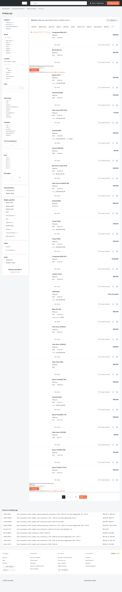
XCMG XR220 (7, 540)
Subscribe (34, 70)
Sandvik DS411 (57, 397)
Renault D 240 (7, 529)
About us (4, 557)
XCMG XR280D (7, 525)
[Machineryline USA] (11, 3)
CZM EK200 (56, 291)
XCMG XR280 (7, 514)
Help (3, 560)
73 (75, 497)
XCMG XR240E (7, 518)
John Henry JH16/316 (59, 327)
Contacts (4, 563)
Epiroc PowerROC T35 (59, 414)
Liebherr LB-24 (56, 274)
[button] (113, 44)
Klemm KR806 (7, 533)
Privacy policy (33, 560)
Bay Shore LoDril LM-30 (59, 165)
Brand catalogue (34, 569)
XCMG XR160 (7, 536)
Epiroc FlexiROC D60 (58, 450)
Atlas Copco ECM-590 (59, 432)
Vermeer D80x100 (57, 148)
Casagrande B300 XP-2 (59, 32)
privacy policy (50, 72)
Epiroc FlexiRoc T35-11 (59, 467)
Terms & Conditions (35, 557)
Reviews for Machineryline (37, 566)
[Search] (32, 3)
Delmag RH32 (56, 201)
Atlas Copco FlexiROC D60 (60, 183)
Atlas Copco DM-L (58, 362)
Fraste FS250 (56, 221)
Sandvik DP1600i (57, 92)
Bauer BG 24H (56, 309)
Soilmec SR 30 (7, 544)
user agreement (61, 72)
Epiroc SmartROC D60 (59, 379)
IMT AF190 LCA (57, 50)
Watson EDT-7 (56, 75)
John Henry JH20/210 (59, 344)
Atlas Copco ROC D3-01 (59, 110)
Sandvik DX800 (7, 521)
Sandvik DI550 (56, 130)
